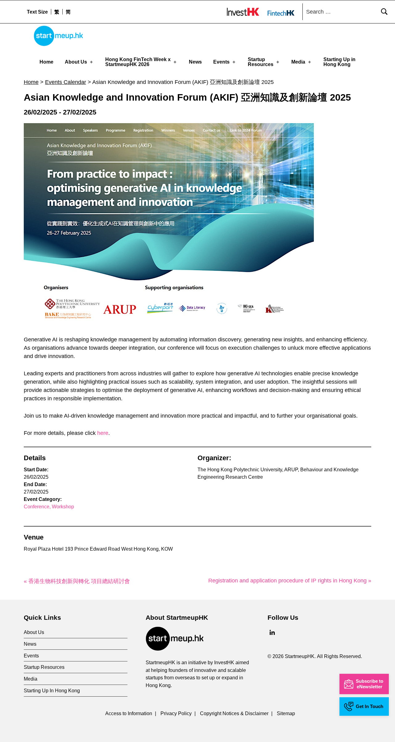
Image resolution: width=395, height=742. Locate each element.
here (102, 433)
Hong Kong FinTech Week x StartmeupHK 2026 (138, 62)
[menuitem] (56, 12)
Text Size (37, 12)
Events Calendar (65, 82)
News (195, 62)
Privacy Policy (176, 713)
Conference (36, 506)
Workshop (63, 506)
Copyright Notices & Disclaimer (234, 713)
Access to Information (128, 713)
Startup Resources (260, 62)
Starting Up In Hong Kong (52, 690)
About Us (76, 62)
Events (221, 62)
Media (298, 62)
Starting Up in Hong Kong (339, 62)
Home (46, 62)
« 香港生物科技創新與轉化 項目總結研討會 (77, 581)
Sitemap (286, 713)
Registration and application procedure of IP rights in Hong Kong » (289, 580)
